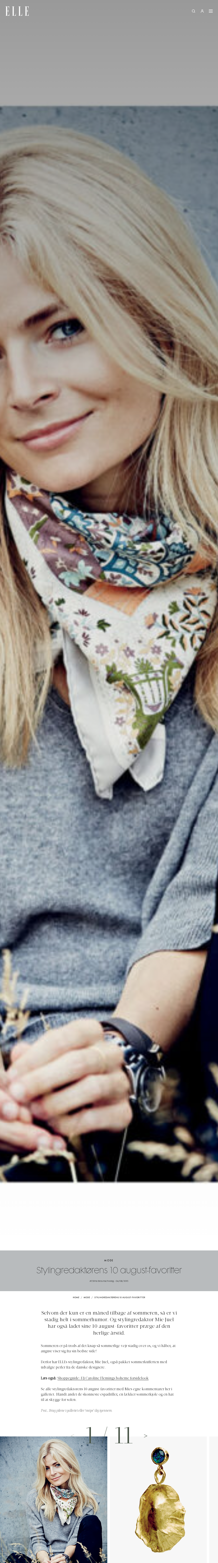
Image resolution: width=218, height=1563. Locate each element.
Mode (109, 1260)
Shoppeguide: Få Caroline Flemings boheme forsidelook (103, 1378)
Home (76, 1298)
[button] (145, 1435)
